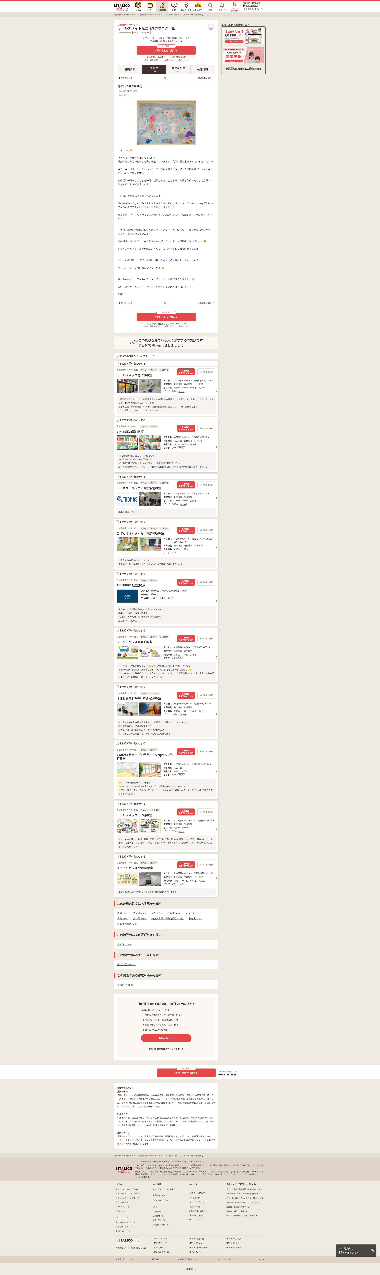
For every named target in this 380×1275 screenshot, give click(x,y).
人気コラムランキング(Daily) (127, 1198)
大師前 (139, 918)
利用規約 (155, 1259)
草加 (156, 913)
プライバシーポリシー (226, 1259)
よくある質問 (194, 1197)
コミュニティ (122, 1217)
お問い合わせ (194, 1206)
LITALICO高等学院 (233, 1247)
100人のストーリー (123, 1211)
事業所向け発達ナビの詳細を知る (243, 68)
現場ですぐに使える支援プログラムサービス (244, 1202)
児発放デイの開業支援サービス (238, 1206)
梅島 (122, 918)
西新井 (173, 913)
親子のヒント (159, 1195)
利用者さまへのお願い (198, 1211)
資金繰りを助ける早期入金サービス (240, 1211)
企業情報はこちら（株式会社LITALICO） (132, 1248)
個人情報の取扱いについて (188, 1259)
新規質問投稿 (158, 1211)
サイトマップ (194, 1219)
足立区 (123, 944)
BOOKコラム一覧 (123, 1206)
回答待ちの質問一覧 (161, 1224)
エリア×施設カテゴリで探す (164, 1189)
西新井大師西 (126, 924)
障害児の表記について (125, 1259)
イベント (193, 1184)
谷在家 (194, 918)
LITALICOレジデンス (161, 1252)
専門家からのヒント (161, 1200)
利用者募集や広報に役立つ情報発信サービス (244, 1193)
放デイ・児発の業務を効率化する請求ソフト (244, 1189)
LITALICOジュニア (160, 1243)
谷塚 (122, 913)
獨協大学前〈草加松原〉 (166, 918)
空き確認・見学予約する (186, 371)
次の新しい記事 (205, 77)
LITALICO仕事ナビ (196, 1238)
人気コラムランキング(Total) (127, 1189)
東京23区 (125, 964)
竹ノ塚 (139, 913)
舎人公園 (193, 913)
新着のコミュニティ (124, 1231)
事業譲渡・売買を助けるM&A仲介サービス (243, 1215)
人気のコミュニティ (124, 1226)
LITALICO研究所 (195, 1252)
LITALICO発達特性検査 (198, 1247)
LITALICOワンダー (196, 1243)
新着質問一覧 (158, 1216)
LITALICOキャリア (233, 1238)
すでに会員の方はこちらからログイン (166, 1048)
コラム (119, 1184)
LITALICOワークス (160, 1238)
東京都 (124, 984)
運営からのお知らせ (197, 1215)
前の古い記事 (126, 77)
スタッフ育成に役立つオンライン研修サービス (245, 1198)
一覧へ (165, 77)
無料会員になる (166, 1038)
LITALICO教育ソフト (161, 1247)
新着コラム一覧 (122, 1202)
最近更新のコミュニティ (125, 1222)
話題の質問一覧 (159, 1220)
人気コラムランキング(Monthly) (128, 1193)
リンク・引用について (198, 1202)
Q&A (155, 1206)
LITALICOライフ (232, 1243)
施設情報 (157, 1184)
